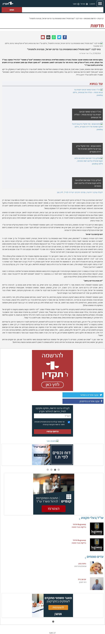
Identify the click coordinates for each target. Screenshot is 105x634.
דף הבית (100, 18)
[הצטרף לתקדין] (52, 370)
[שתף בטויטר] (59, 37)
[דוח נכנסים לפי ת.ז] (52, 455)
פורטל (83, 4)
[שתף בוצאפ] (54, 37)
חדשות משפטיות (90, 18)
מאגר (75, 4)
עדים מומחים (95, 556)
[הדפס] (48, 37)
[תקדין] (8, 3)
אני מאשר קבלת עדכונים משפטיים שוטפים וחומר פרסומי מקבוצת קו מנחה (49, 423)
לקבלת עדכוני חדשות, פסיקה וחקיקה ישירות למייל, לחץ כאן (80, 192)
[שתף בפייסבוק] (64, 37)
